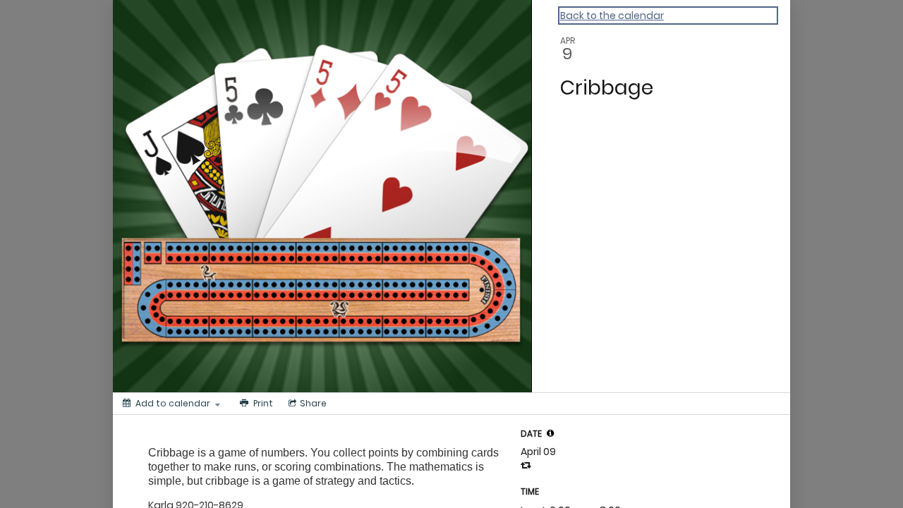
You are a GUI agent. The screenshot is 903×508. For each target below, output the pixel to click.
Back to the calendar (612, 15)
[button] (550, 433)
